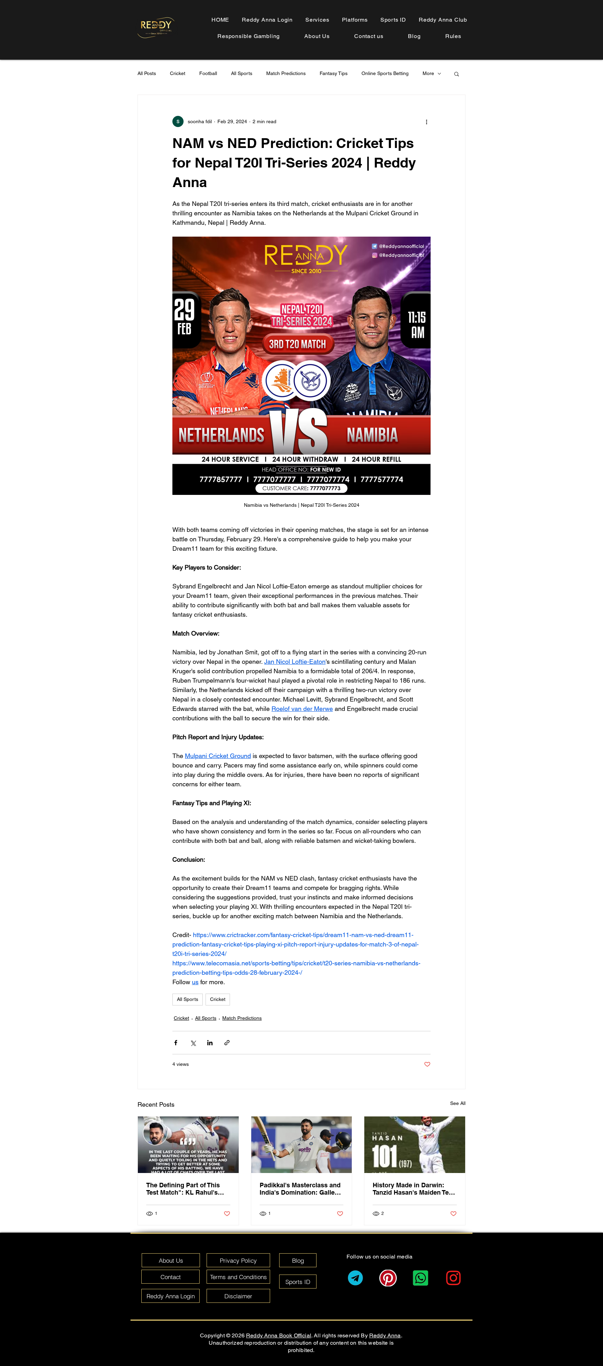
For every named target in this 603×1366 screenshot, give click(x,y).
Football (208, 73)
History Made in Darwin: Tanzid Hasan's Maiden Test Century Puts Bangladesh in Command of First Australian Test (414, 1188)
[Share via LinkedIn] (210, 1042)
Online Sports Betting (385, 73)
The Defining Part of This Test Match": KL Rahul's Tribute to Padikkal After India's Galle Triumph (183, 1188)
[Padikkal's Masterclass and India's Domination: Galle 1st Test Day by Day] (301, 1144)
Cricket (177, 73)
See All (458, 1103)
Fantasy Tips (334, 73)
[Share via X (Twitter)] (192, 1042)
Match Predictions (286, 73)
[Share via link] (227, 1042)
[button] (453, 36)
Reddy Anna (385, 1335)
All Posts (146, 73)
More (428, 73)
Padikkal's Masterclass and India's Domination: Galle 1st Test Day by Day (300, 1188)
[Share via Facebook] (175, 1042)
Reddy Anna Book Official (278, 1335)
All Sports (241, 73)
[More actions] (426, 121)
